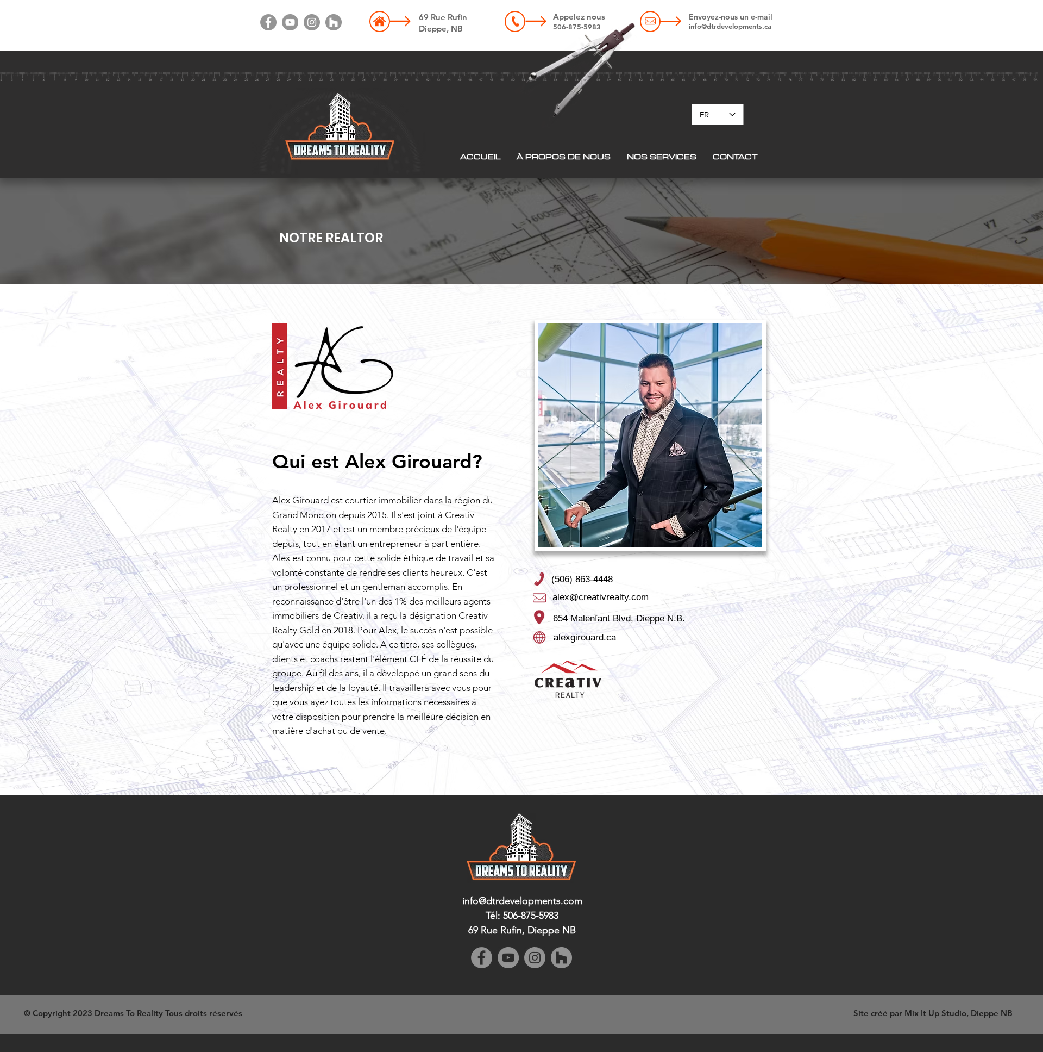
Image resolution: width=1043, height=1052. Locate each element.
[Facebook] (268, 22)
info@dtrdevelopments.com (522, 901)
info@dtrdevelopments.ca (730, 26)
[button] (662, 156)
